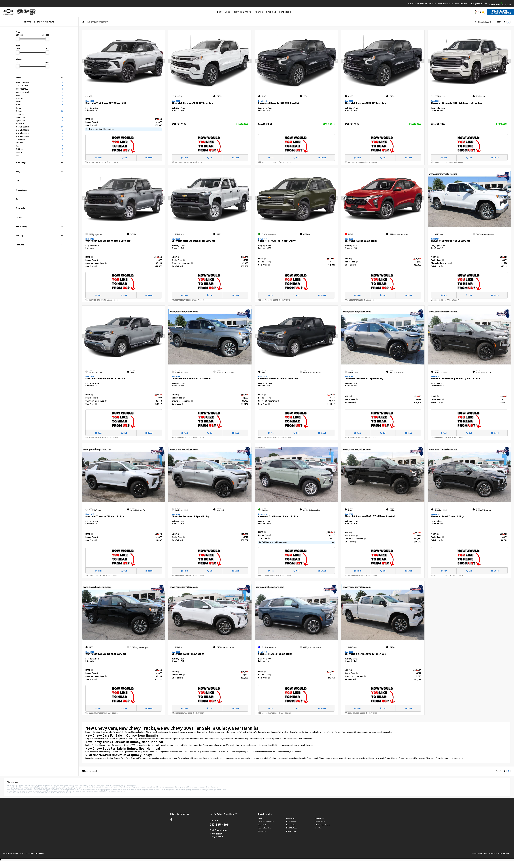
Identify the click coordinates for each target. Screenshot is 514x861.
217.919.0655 (242, 124)
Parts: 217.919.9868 (451, 4)
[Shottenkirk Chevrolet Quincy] (26, 12)
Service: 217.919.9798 (433, 4)
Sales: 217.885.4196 (416, 4)
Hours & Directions (500, 13)
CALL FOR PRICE (179, 124)
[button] (163, 60)
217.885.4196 (500, 11)
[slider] (18, 39)
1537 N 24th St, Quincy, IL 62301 (474, 4)
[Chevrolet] (8, 12)
